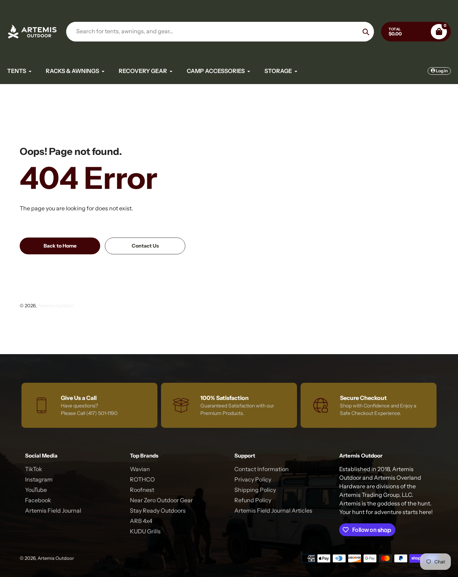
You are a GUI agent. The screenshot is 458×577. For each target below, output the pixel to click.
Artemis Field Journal (53, 510)
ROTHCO (142, 479)
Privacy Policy (252, 479)
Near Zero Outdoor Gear (161, 500)
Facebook (38, 500)
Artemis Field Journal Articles (273, 510)
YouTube (36, 489)
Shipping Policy (255, 489)
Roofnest (142, 489)
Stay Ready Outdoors (158, 510)
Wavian (140, 469)
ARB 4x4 (141, 520)
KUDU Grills (145, 531)
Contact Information (261, 469)
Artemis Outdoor (56, 305)
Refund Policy (252, 500)
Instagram (39, 479)
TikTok (33, 469)
